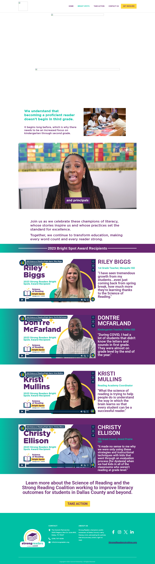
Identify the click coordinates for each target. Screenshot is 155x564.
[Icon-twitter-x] (126, 532)
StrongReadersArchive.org (123, 542)
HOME (71, 6)
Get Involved (128, 6)
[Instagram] (119, 532)
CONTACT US (114, 6)
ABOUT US (83, 526)
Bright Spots (84, 6)
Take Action (99, 6)
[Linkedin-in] (132, 532)
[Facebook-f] (113, 532)
